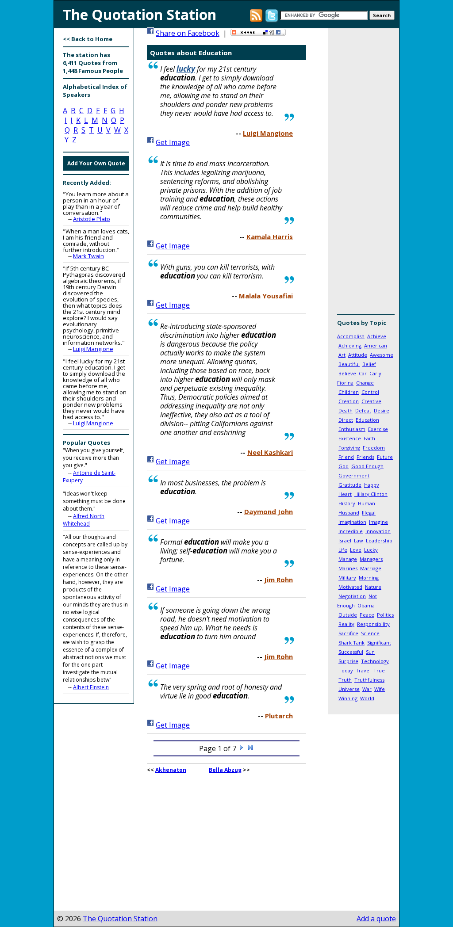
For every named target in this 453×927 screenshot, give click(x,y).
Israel (344, 540)
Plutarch (279, 715)
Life (342, 549)
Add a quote (376, 918)
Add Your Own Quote (96, 163)
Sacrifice (348, 633)
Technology (375, 661)
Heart (345, 494)
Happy (371, 484)
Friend (346, 457)
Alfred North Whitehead (83, 519)
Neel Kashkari (270, 452)
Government (353, 475)
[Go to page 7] (250, 748)
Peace (367, 614)
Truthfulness (369, 679)
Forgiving (349, 447)
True (379, 670)
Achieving (349, 345)
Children (348, 392)
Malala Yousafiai (266, 295)
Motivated (350, 587)
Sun (370, 652)
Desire (381, 410)
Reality (346, 624)
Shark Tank (351, 642)
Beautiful (349, 364)
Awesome (381, 354)
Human (366, 503)
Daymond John (268, 511)
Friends (365, 457)
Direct (345, 419)
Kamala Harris (269, 236)
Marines (347, 568)
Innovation (378, 531)
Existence (349, 438)
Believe (347, 373)
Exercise (378, 429)
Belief (369, 364)
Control (370, 392)
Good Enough (367, 466)
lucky (186, 69)
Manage (347, 559)
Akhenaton (170, 770)
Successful (350, 652)
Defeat (363, 410)
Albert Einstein (91, 687)
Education (367, 419)
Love (355, 549)
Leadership (379, 540)
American (375, 345)
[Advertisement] (363, 174)
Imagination (352, 522)
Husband (348, 512)
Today (345, 670)
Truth (345, 679)
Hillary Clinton (371, 494)
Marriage (370, 568)
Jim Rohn (278, 579)
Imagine (378, 522)
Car (363, 373)
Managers (371, 559)
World (367, 698)
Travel (363, 670)
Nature (373, 587)
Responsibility (373, 624)
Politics (385, 614)
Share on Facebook (187, 33)
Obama (366, 605)
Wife (379, 689)
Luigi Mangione (93, 349)
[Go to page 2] (241, 748)
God (343, 466)
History (346, 503)
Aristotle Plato (91, 219)
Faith (369, 438)
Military (347, 577)
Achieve (376, 336)
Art (342, 354)
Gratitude (349, 484)
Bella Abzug (225, 770)
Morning (369, 577)
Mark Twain (88, 256)
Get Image (173, 142)
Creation (348, 401)
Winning (347, 698)
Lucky (371, 549)
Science (370, 633)
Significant (379, 642)
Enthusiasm (351, 429)
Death (345, 410)
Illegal (369, 512)
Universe (349, 689)
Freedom (374, 447)
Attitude (357, 354)
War (367, 689)
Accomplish (351, 336)
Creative (371, 401)
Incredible (350, 531)
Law (358, 540)
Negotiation (352, 596)
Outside (347, 614)
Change (365, 382)
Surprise (348, 661)
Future (385, 457)
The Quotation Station (120, 918)
